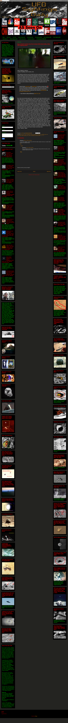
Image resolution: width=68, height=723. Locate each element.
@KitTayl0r (34, 86)
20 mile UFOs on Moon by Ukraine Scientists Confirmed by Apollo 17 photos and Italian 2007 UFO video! (8, 194)
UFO (27, 135)
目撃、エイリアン (41, 135)
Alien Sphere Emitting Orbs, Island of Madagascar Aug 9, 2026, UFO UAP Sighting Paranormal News (8, 260)
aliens (23, 134)
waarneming (37, 135)
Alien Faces (9, 37)
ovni (47, 134)
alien (21, 134)
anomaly (31, 134)
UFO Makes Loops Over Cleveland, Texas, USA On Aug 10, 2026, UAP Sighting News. (8, 167)
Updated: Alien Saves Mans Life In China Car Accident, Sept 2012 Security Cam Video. (60, 187)
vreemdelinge (33, 135)
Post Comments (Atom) (36, 174)
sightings (25, 135)
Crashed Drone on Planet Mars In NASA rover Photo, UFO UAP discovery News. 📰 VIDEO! (8, 221)
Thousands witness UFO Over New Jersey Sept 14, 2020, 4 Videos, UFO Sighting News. (60, 137)
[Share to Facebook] (38, 133)
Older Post (49, 171)
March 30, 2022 (37, 93)
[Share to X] (37, 133)
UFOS (30, 135)
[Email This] (35, 133)
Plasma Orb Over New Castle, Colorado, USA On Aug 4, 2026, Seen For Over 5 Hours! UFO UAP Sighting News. (8, 234)
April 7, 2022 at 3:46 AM (29, 147)
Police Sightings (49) (56, 37)
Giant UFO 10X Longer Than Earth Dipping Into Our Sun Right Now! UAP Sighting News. (8, 247)
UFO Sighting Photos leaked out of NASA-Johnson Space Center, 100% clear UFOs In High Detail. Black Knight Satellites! (60, 212)
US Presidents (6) (30, 37)
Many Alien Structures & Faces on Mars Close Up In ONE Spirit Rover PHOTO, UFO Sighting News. (60, 237)
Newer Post (19, 171)
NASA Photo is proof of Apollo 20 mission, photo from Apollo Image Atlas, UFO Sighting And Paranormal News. (60, 175)
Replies (22, 145)
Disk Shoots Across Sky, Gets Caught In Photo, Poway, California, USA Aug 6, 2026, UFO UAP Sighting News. (8, 274)
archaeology (34, 134)
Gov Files (14, 37)
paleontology (19, 135)
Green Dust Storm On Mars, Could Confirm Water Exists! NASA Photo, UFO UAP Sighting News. (7, 208)
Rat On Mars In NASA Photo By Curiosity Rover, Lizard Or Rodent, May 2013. (59, 199)
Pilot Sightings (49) (38, 37)
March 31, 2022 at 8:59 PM (28, 140)
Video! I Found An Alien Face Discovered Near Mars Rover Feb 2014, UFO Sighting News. (59, 249)
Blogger (36, 716)
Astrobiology (38, 134)
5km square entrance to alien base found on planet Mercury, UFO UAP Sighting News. (7, 154)
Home (4, 37)
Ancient (25, 134)
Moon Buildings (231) (47, 37)
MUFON (43, 134)
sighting (22, 135)
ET (41, 134)
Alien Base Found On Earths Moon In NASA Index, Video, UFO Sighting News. (60, 224)
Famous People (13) (21, 37)
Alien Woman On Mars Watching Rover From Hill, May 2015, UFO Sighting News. (59, 148)
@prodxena (27, 86)
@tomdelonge (43, 90)
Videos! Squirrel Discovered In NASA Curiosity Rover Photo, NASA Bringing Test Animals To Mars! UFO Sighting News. (60, 162)
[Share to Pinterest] (39, 133)
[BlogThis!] (36, 133)
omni (45, 134)
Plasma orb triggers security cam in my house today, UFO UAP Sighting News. (8, 181)
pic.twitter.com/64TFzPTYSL (25, 91)
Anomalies (28, 134)
